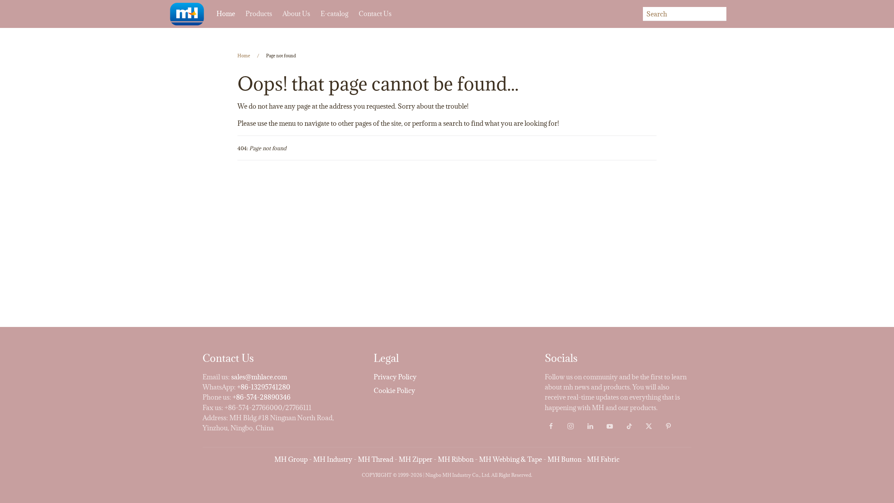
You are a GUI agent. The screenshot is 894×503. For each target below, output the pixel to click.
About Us (296, 13)
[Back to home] (187, 14)
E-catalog (334, 13)
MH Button (564, 459)
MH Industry (332, 459)
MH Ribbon (456, 459)
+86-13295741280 (263, 387)
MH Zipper (415, 459)
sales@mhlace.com (259, 377)
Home (226, 13)
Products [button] (259, 13)
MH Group (291, 459)
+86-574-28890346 (262, 397)
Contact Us (375, 13)
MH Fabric (603, 459)
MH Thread (375, 459)
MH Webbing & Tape (510, 459)
